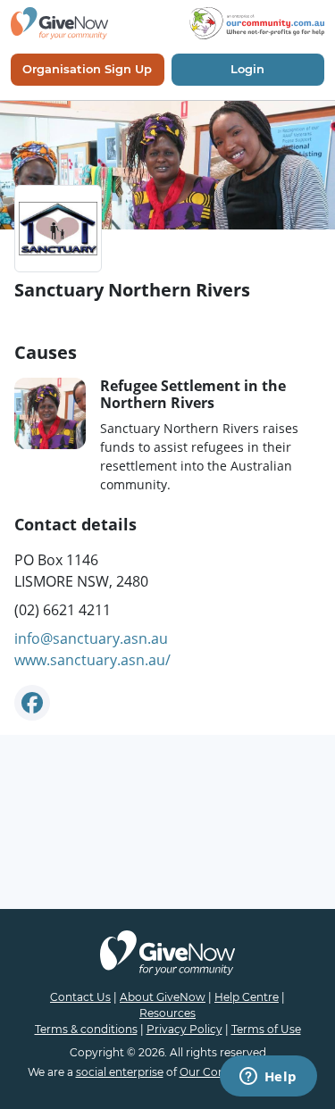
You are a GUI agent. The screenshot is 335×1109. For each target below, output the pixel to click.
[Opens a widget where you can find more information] (268, 1077)
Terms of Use (266, 1029)
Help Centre (246, 997)
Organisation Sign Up (87, 69)
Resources (167, 1013)
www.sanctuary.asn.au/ (92, 660)
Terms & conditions (86, 1029)
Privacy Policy (184, 1029)
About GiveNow (162, 997)
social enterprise (119, 1072)
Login (247, 69)
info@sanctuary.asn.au (91, 638)
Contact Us (80, 997)
